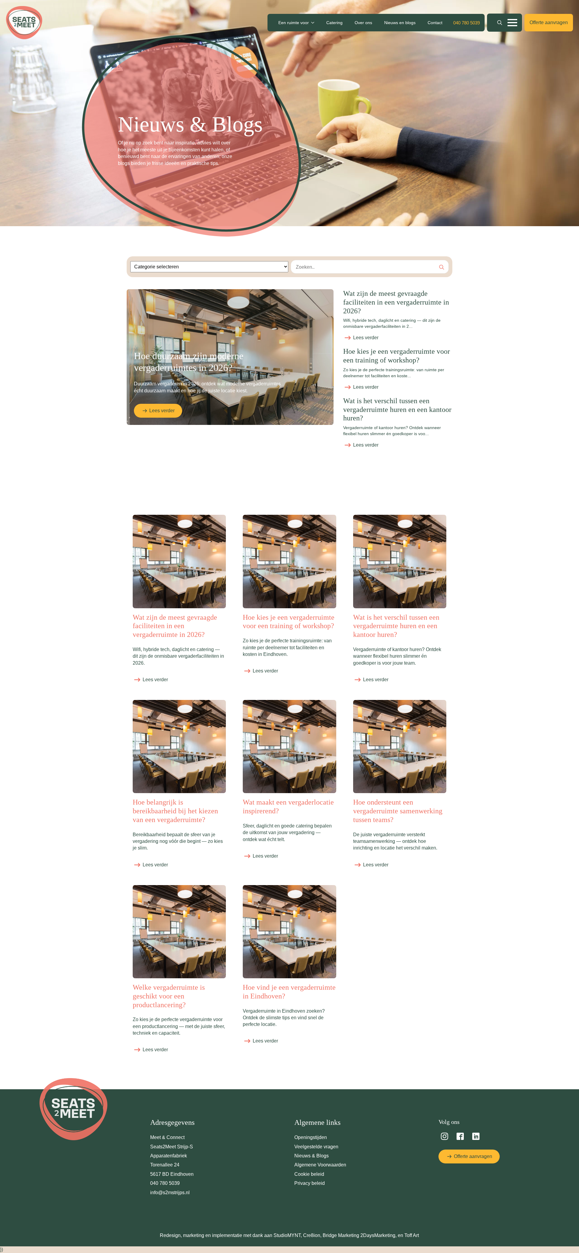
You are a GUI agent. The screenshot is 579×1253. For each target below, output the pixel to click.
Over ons (363, 22)
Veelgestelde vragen (316, 1146)
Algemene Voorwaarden (320, 1164)
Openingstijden (310, 1137)
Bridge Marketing (341, 1235)
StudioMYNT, (288, 1235)
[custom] (444, 1136)
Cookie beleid (309, 1174)
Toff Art (411, 1235)
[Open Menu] (512, 22)
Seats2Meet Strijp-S (171, 1146)
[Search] (441, 267)
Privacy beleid (309, 1183)
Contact (435, 22)
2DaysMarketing (377, 1235)
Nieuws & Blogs (311, 1155)
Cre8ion (311, 1235)
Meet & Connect (167, 1137)
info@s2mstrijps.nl (170, 1192)
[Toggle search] (500, 22)
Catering (334, 22)
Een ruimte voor (293, 22)
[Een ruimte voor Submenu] (314, 22)
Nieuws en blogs (400, 22)
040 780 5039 (165, 1183)
